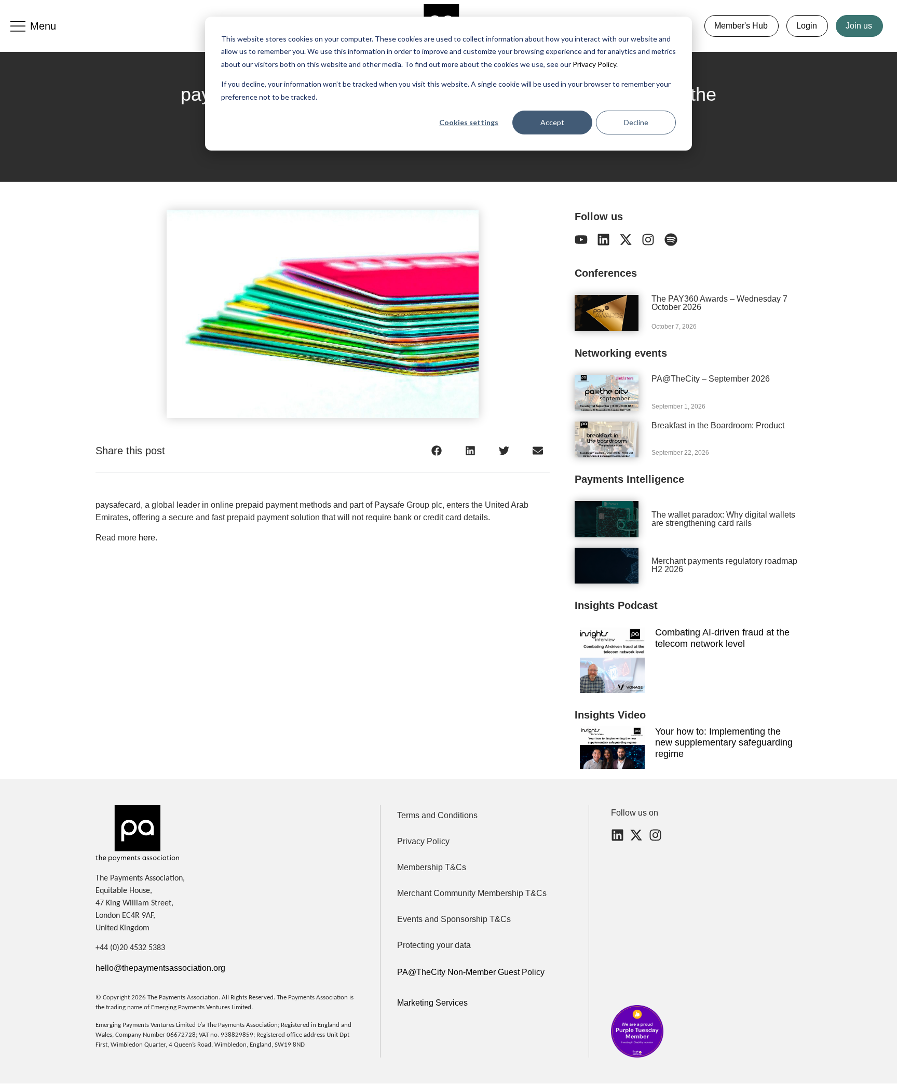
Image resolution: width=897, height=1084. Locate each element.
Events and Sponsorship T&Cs (454, 919)
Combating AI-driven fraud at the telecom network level (722, 638)
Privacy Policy (593, 64)
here (147, 537)
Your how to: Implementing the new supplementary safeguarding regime (724, 742)
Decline (636, 122)
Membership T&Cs (431, 867)
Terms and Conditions (437, 815)
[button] (436, 450)
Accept (552, 122)
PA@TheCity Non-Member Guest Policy (471, 972)
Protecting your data (434, 945)
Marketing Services (432, 1002)
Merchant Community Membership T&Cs (472, 893)
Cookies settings (468, 122)
